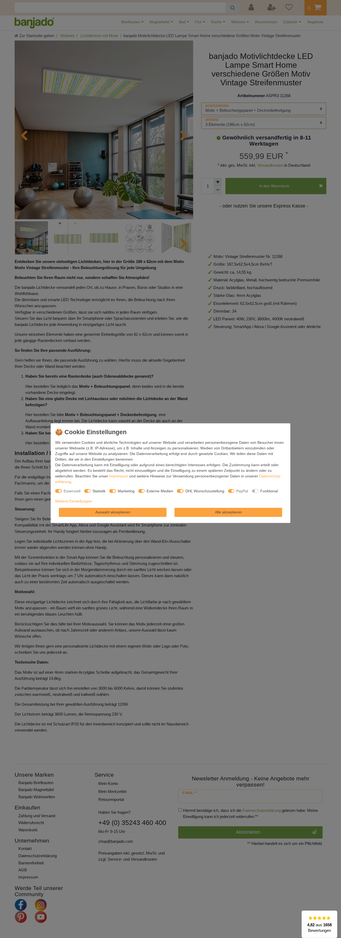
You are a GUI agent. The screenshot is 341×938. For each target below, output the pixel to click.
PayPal (242, 491)
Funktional (269, 491)
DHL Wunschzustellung (204, 491)
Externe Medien (160, 491)
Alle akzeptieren (228, 512)
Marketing (126, 491)
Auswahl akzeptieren (112, 512)
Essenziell (72, 491)
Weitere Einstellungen (73, 501)
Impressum (118, 476)
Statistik (98, 491)
